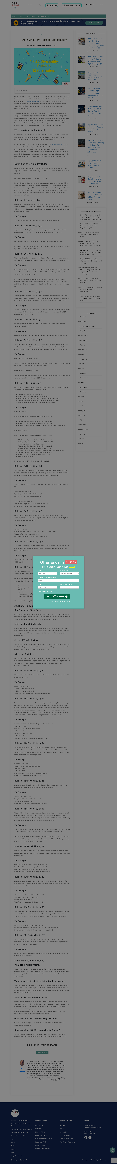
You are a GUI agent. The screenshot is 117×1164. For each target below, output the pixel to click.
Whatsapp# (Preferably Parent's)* (49, 577)
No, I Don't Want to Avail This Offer (58, 601)
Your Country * (65, 571)
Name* (40, 571)
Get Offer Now (56, 596)
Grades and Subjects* (67, 584)
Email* (40, 584)
